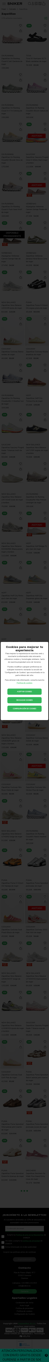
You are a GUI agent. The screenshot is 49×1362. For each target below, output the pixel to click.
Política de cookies (24, 683)
